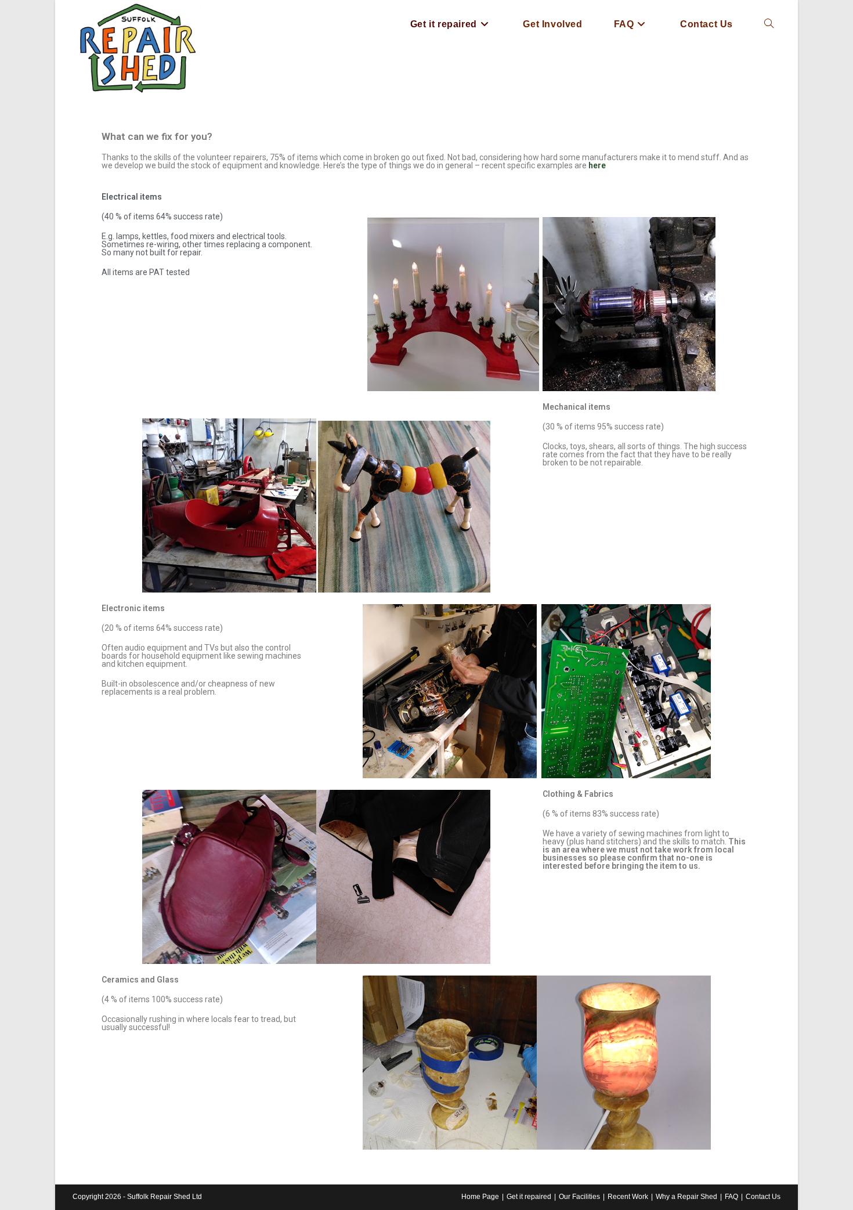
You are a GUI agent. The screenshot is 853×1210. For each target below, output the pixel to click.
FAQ (731, 1197)
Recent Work (628, 1197)
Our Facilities (579, 1197)
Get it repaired (529, 1197)
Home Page (480, 1197)
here (597, 165)
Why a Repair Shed (686, 1197)
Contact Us (763, 1197)
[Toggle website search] (769, 24)
